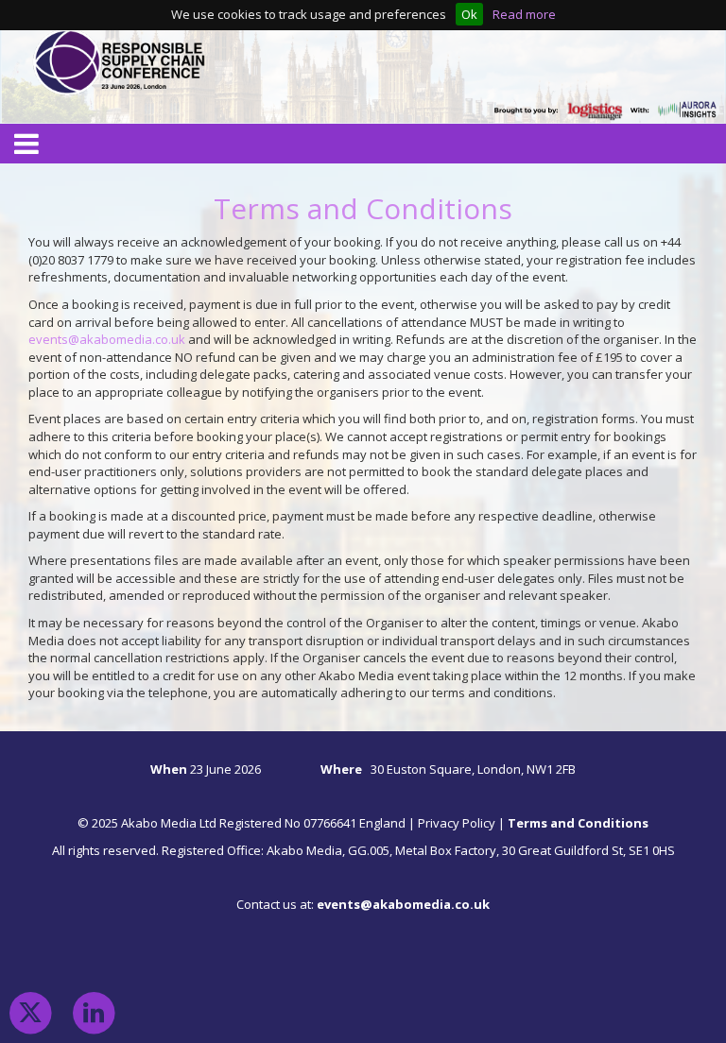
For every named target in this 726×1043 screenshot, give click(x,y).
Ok (469, 14)
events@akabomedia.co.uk (106, 339)
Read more (524, 14)
